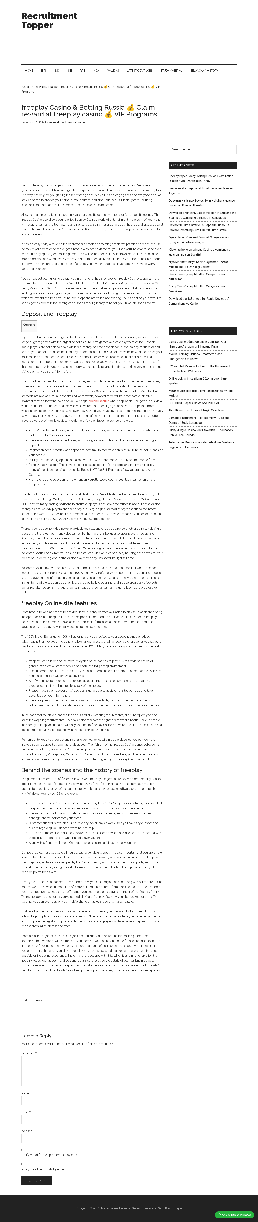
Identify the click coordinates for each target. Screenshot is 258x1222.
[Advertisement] (168, 32)
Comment (29, 1053)
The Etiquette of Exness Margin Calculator (196, 410)
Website (26, 1131)
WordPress (165, 1208)
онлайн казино (99, 401)
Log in (178, 1208)
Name (26, 1093)
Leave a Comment (76, 122)
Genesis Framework (144, 1208)
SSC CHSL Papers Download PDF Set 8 (195, 403)
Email (26, 1112)
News (39, 1000)
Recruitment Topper (49, 20)
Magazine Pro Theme (114, 1208)
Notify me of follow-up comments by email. (50, 1155)
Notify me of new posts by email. (43, 1169)
